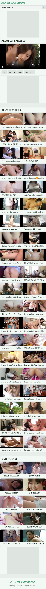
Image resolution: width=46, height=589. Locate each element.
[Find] (43, 7)
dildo (32, 72)
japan (20, 72)
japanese (12, 72)
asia (26, 72)
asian (4, 72)
